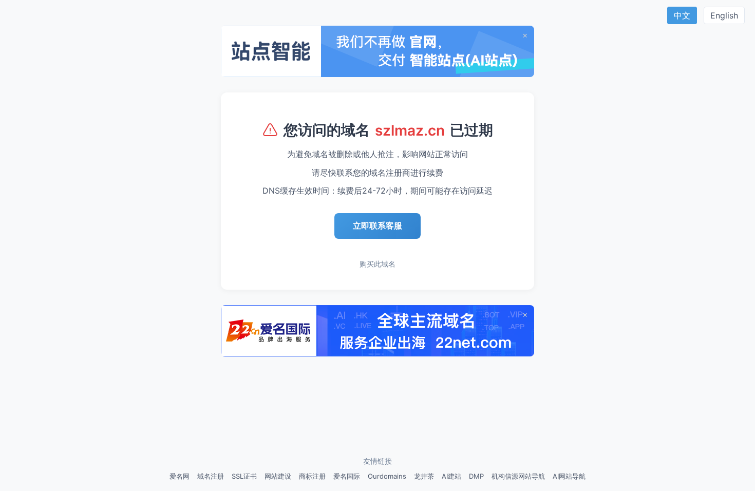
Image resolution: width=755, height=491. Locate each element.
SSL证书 (244, 476)
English (724, 15)
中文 (682, 15)
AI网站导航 (569, 476)
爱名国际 (346, 476)
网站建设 (278, 476)
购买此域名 (377, 263)
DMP (476, 476)
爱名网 (179, 476)
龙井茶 (424, 476)
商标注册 (312, 476)
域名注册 (210, 476)
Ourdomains (387, 476)
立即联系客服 (377, 225)
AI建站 (451, 476)
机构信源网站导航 (518, 476)
